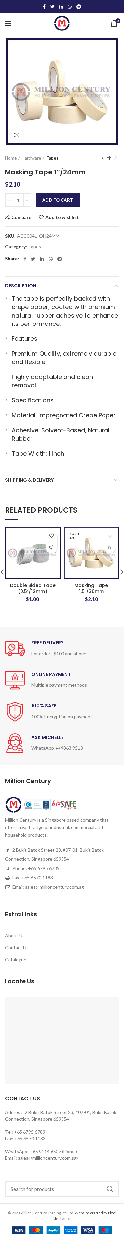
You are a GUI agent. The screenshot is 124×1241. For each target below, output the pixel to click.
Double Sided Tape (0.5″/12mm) (33, 588)
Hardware (31, 158)
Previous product (102, 158)
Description (20, 285)
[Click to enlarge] (16, 135)
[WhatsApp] (69, 6)
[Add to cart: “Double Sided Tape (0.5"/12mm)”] (51, 547)
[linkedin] (61, 6)
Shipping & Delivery (29, 480)
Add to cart (57, 200)
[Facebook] (44, 6)
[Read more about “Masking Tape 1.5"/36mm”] (110, 547)
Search (110, 1189)
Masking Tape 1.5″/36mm (91, 588)
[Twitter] (52, 6)
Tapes (52, 158)
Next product (115, 158)
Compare (21, 217)
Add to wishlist (62, 217)
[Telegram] (78, 6)
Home (11, 158)
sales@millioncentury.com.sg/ (48, 1158)
